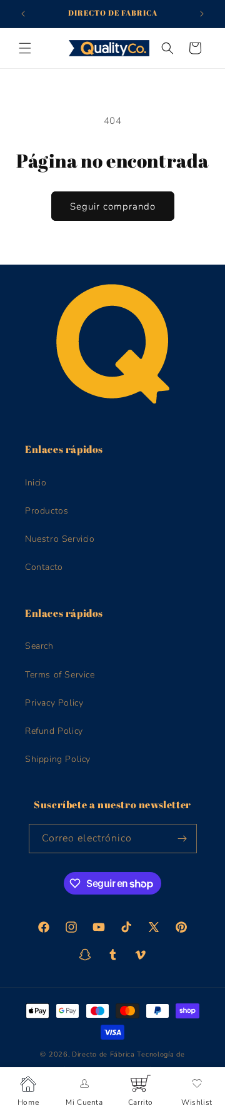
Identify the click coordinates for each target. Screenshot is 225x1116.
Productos (46, 511)
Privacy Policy (54, 703)
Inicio (36, 483)
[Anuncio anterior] (23, 14)
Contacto (44, 567)
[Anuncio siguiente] (202, 14)
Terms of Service (60, 675)
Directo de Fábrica (103, 1054)
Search (39, 646)
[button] (25, 48)
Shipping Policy (58, 759)
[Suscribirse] (182, 838)
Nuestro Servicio (60, 539)
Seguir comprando (113, 206)
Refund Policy (54, 731)
